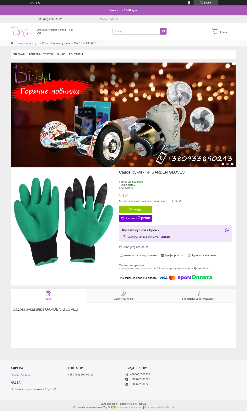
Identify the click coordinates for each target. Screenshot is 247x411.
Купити (138, 209)
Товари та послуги (27, 43)
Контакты (76, 54)
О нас (61, 54)
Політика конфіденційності (159, 407)
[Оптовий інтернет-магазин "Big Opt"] (23, 31)
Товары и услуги (41, 54)
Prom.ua (142, 404)
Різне (45, 43)
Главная (19, 54)
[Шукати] (163, 31)
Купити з (131, 218)
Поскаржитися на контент (128, 407)
